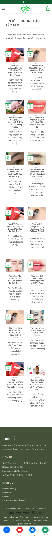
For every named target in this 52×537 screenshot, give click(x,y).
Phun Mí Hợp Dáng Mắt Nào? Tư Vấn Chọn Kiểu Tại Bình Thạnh (37, 69)
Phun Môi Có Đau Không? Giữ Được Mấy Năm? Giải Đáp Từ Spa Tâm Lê (37, 122)
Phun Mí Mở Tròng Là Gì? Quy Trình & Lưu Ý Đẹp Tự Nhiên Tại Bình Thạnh (37, 229)
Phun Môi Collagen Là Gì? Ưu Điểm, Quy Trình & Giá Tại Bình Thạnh (15, 383)
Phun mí (5, 496)
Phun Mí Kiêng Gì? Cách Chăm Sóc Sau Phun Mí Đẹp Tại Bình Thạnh (15, 173)
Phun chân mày (9, 488)
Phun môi (6, 492)
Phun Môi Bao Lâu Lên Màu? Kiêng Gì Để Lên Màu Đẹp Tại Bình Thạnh (15, 227)
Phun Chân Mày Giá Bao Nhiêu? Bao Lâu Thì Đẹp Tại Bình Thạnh (15, 279)
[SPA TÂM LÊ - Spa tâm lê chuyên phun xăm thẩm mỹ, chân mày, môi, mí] (26, 8)
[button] (3, 8)
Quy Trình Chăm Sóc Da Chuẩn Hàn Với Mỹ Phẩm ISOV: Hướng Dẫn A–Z (37, 384)
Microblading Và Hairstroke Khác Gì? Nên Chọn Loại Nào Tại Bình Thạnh (37, 174)
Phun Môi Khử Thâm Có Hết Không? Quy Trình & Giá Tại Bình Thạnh (37, 281)
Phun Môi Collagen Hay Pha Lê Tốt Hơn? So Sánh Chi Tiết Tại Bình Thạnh (15, 70)
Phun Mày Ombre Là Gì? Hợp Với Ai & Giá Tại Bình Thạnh (37, 331)
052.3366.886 (16, 467)
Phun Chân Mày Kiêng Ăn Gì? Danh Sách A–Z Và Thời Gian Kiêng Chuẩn (15, 122)
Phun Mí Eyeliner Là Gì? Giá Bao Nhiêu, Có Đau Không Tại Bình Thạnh (15, 332)
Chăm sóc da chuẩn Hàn (13, 500)
